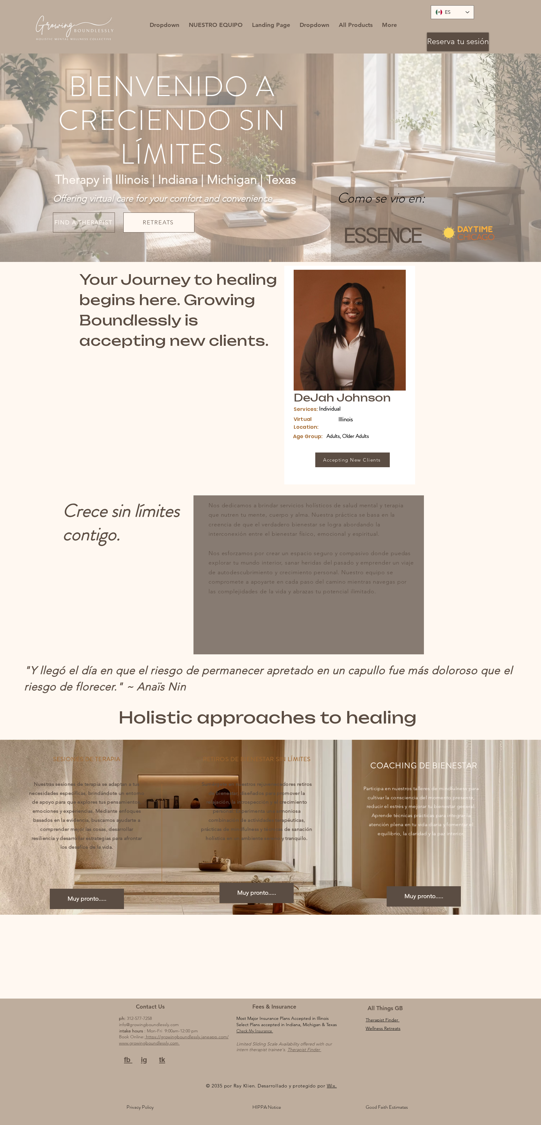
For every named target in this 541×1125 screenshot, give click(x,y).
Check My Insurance (254, 1031)
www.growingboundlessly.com (149, 1043)
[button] (164, 25)
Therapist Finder (304, 1049)
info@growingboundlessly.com (149, 1024)
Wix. (332, 1086)
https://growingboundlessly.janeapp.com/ (187, 1037)
